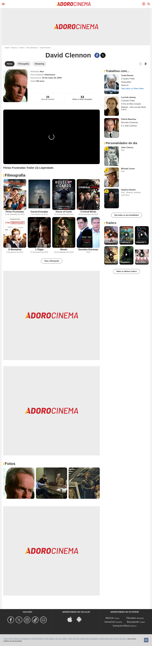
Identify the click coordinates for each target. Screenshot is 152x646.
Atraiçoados (126, 82)
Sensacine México (122, 625)
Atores (22, 48)
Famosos (14, 48)
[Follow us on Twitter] (19, 620)
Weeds (63, 249)
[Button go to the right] (145, 64)
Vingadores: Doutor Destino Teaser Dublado (126, 262)
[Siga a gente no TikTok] (35, 620)
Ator (42, 71)
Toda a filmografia (51, 261)
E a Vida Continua (129, 126)
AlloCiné (109, 618)
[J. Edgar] (39, 232)
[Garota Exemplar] (39, 194)
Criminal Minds (88, 211)
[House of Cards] (63, 194)
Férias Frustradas (15, 211)
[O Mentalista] (14, 232)
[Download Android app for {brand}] (80, 619)
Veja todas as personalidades (126, 215)
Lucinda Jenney (128, 97)
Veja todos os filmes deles (132, 88)
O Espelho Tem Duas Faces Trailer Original (111, 242)
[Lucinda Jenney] (111, 106)
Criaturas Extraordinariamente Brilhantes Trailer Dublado (126, 242)
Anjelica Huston (128, 190)
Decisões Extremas (88, 249)
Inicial (7, 48)
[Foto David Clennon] (18, 483)
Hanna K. (125, 85)
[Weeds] (63, 232)
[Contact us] (44, 620)
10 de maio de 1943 (52, 78)
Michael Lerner (128, 168)
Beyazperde (133, 622)
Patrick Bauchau (128, 119)
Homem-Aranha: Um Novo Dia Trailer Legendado (111, 262)
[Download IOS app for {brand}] (71, 619)
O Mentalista (14, 249)
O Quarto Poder (128, 79)
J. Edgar (39, 249)
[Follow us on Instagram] (27, 620)
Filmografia (15, 175)
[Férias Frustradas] (14, 194)
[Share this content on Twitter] (103, 55)
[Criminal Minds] (88, 194)
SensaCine (109, 622)
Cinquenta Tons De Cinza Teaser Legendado (142, 242)
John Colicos (127, 147)
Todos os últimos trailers (126, 271)
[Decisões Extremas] (88, 232)
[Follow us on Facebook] (11, 620)
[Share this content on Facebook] (97, 55)
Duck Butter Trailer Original (142, 262)
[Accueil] (73, 4)
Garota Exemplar (39, 211)
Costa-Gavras (127, 75)
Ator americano (32, 48)
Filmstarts (131, 618)
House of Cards (64, 211)
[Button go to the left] (140, 64)
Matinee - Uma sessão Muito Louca (133, 108)
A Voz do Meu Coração (131, 104)
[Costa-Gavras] (111, 84)
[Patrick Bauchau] (111, 128)
